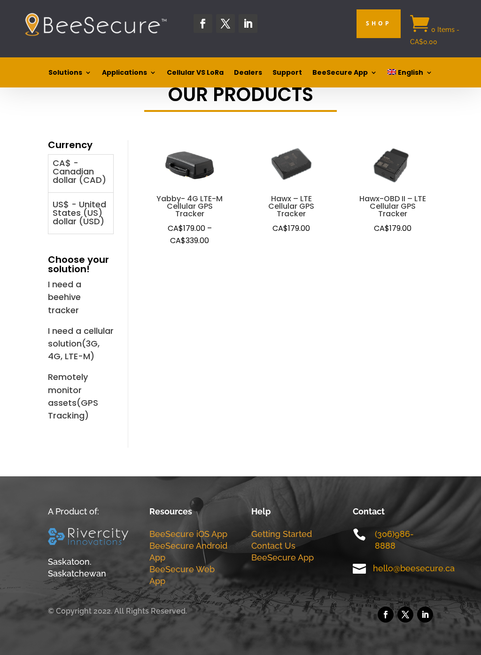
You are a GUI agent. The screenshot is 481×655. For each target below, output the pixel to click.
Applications (124, 73)
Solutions (65, 73)
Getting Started (281, 534)
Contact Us (273, 546)
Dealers (248, 73)
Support (287, 73)
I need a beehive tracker (64, 297)
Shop (378, 23)
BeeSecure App (340, 73)
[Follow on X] (225, 23)
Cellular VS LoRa (195, 73)
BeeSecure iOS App (188, 534)
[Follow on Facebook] (203, 23)
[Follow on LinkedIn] (248, 23)
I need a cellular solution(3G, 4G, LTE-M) (81, 343)
